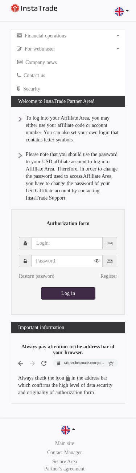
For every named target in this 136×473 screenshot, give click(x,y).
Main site (64, 443)
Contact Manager (64, 452)
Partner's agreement (64, 469)
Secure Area (64, 461)
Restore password (36, 276)
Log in (68, 293)
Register (108, 276)
